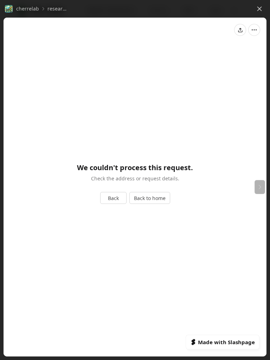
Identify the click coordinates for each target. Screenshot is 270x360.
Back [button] (113, 198)
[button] (22, 9)
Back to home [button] (150, 198)
